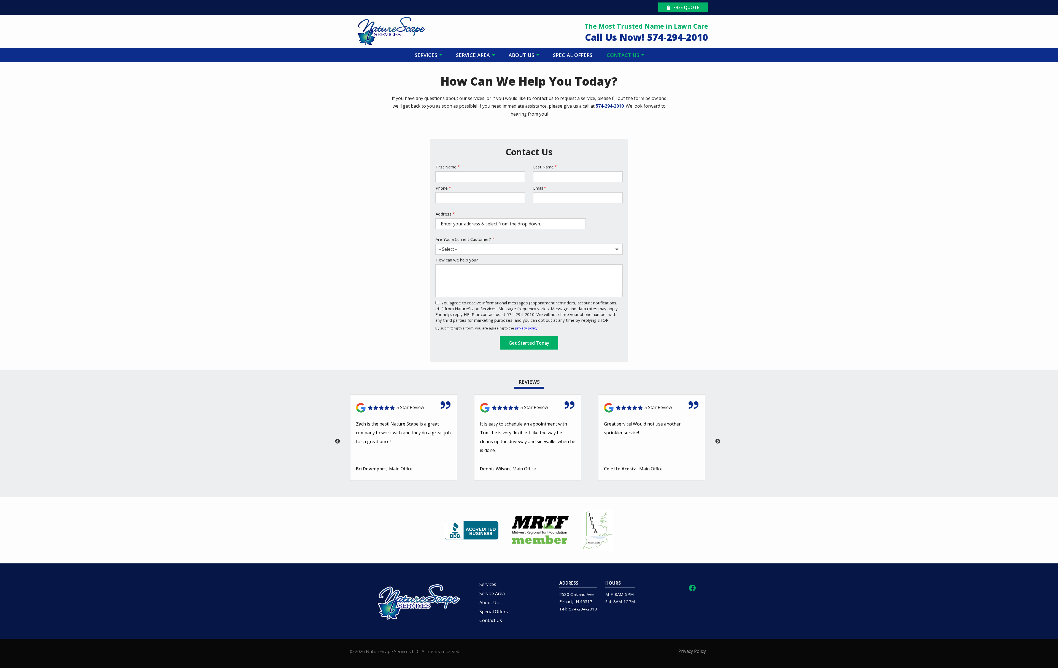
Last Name (543, 167)
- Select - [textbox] (448, 249)
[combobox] (529, 249)
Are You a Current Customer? (463, 239)
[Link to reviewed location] (403, 408)
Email (538, 188)
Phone (442, 188)
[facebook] (692, 587)
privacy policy (526, 328)
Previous (337, 441)
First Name (446, 167)
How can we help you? (457, 260)
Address (444, 214)
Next (717, 441)
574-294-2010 (610, 106)
